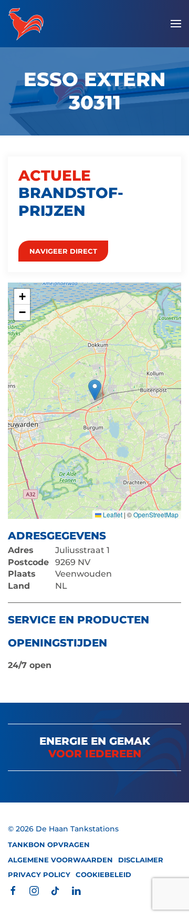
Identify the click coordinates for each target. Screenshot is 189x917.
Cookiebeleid (103, 874)
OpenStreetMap (155, 514)
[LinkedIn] (76, 890)
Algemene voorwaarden (60, 860)
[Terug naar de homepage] (26, 23)
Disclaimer (140, 860)
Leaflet (111, 514)
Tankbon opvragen (49, 844)
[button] (176, 23)
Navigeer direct (63, 251)
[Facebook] (13, 890)
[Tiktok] (55, 890)
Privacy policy (39, 874)
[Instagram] (34, 890)
